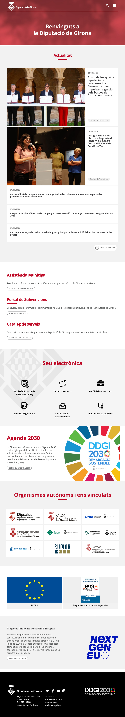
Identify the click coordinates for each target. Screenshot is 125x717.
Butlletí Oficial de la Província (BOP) (24, 393)
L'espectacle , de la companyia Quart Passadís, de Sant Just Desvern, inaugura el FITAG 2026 (61, 214)
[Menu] (115, 6)
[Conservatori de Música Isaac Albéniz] (24, 532)
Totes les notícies (107, 247)
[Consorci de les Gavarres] (62, 532)
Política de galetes (53, 705)
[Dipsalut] (24, 516)
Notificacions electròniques (62, 415)
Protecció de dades (53, 699)
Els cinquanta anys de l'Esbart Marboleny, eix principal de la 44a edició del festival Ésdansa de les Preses (61, 233)
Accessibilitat (51, 702)
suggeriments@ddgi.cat (27, 705)
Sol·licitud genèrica (24, 413)
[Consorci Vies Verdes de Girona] (100, 532)
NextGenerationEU (17, 658)
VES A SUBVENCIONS (17, 313)
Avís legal (49, 696)
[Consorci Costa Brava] (24, 548)
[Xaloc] (62, 516)
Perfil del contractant (100, 391)
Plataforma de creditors (101, 413)
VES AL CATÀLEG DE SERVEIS (20, 338)
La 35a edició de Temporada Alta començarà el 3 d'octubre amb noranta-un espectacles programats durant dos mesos (56, 195)
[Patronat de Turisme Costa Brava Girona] (100, 516)
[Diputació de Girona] (25, 5)
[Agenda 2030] (100, 691)
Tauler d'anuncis (62, 391)
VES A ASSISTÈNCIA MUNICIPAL (21, 289)
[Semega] (100, 548)
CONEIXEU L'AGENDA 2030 (19, 468)
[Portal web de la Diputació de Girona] (25, 688)
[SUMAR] (62, 548)
